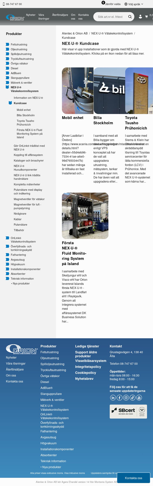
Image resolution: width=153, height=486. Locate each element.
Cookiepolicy (85, 372)
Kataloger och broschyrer (29, 160)
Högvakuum (18, 264)
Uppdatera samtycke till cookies (107, 472)
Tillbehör (19, 230)
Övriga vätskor (19, 63)
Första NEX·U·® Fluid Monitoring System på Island (30, 133)
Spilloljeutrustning (21, 54)
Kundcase (20, 103)
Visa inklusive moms (74, 472)
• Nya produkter (20, 283)
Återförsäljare (60, 15)
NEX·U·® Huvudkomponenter (25, 167)
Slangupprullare (20, 78)
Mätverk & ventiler (21, 82)
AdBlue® (16, 73)
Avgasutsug (18, 259)
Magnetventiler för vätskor (29, 199)
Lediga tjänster (87, 346)
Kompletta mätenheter (27, 184)
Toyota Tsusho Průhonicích (25, 122)
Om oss (73, 16)
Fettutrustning (19, 44)
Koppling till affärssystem (28, 155)
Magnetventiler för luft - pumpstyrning (27, 206)
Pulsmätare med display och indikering (28, 191)
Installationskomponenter (25, 269)
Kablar (17, 219)
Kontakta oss (83, 16)
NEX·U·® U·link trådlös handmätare (27, 177)
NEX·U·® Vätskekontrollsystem (24, 89)
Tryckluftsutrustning (22, 59)
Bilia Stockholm (26, 115)
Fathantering (18, 255)
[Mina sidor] (140, 17)
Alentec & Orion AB (75, 33)
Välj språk (134, 4)
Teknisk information (22, 278)
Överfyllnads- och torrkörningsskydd (21, 248)
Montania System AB (106, 482)
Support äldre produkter (86, 354)
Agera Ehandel (69, 482)
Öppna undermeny (7, 44)
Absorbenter (18, 274)
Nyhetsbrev (84, 378)
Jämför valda (113, 4)
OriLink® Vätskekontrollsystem (23, 239)
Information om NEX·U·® (28, 97)
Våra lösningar (43, 16)
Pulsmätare (20, 224)
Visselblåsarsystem (90, 360)
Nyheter (30, 15)
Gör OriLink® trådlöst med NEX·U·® (29, 147)
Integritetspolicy (88, 366)
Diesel (14, 68)
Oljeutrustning (19, 49)
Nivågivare (20, 213)
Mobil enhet (24, 110)
